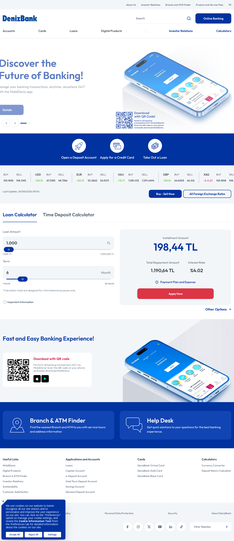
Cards (42, 31)
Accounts (9, 31)
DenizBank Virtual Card (150, 465)
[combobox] (210, 526)
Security (172, 513)
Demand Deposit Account (80, 492)
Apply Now (176, 294)
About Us (131, 4)
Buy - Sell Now (165, 194)
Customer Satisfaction (15, 492)
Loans (74, 31)
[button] (6, 123)
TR (229, 4)
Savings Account (75, 486)
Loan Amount (11, 231)
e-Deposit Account (76, 476)
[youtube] (159, 526)
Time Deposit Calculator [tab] (69, 215)
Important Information (20, 302)
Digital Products (111, 31)
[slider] (9, 249)
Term (6, 261)
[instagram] (138, 526)
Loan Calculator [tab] (20, 215)
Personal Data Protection (119, 513)
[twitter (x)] (149, 526)
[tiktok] (181, 526)
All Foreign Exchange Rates (207, 194)
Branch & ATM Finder (15, 476)
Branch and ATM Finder (178, 4)
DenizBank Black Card (150, 476)
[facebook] (127, 526)
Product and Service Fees (209, 4)
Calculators (223, 31)
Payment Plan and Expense (178, 282)
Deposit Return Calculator (216, 470)
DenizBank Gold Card (149, 470)
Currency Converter (213, 465)
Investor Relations (150, 4)
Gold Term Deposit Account (81, 481)
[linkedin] (170, 526)
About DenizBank (221, 513)
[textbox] (210, 526)
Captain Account (75, 470)
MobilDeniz (9, 465)
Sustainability (10, 486)
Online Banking (213, 18)
